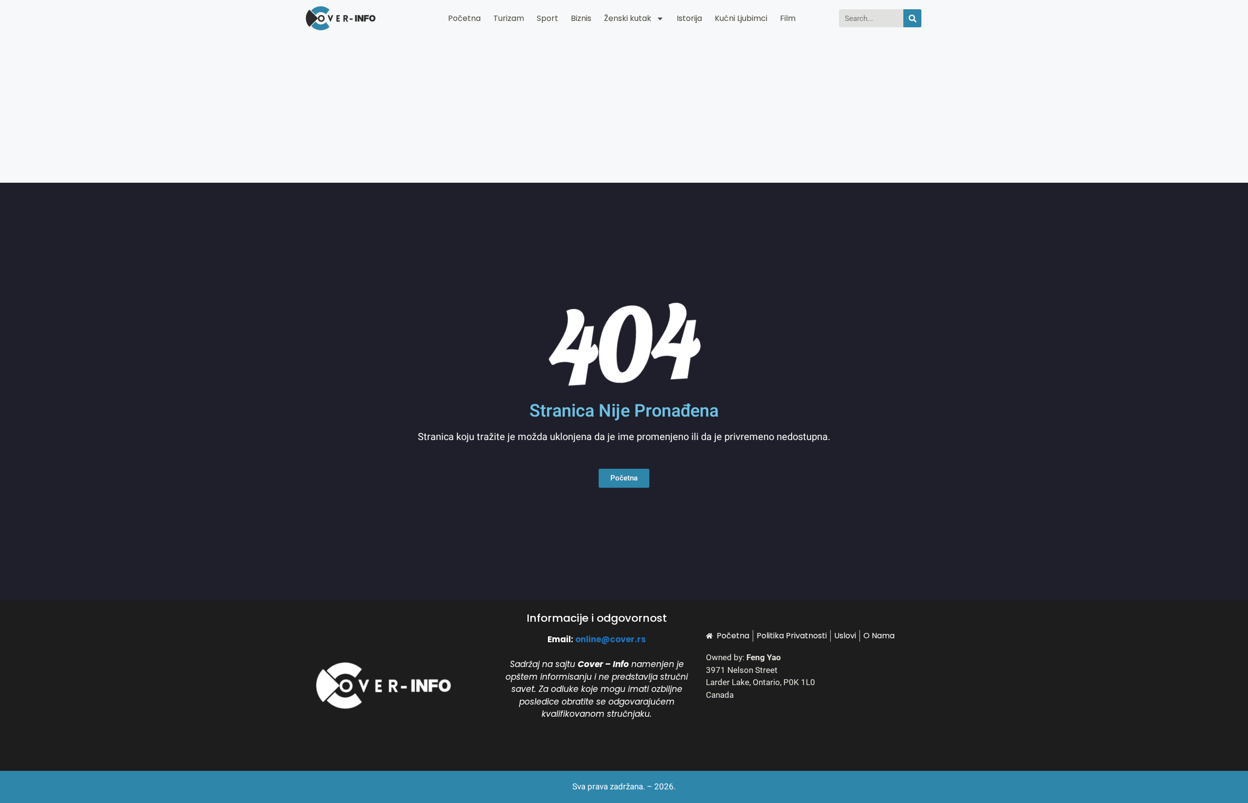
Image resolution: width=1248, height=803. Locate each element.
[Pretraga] (912, 18)
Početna (464, 18)
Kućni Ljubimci (741, 18)
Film (788, 18)
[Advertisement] (624, 109)
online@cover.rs (610, 639)
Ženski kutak (627, 18)
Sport (547, 18)
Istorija (689, 18)
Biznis (581, 18)
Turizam (508, 18)
